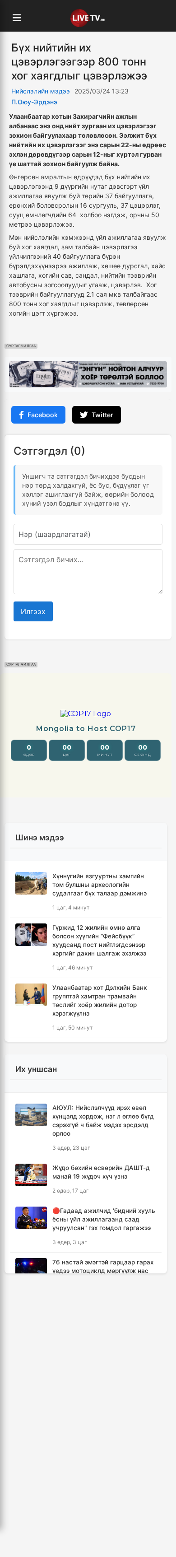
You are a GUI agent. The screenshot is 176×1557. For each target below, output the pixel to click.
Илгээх (33, 611)
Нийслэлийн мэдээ (40, 91)
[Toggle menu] (17, 18)
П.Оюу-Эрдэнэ (34, 102)
